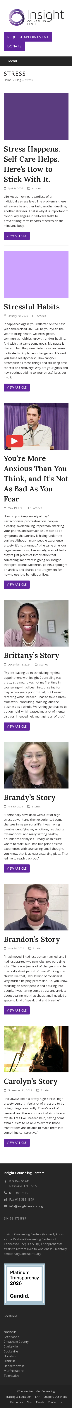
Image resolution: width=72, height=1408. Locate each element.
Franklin (9, 1361)
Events (40, 1402)
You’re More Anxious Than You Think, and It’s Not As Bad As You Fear (36, 478)
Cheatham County (16, 1342)
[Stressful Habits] (36, 274)
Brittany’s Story (31, 655)
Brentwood (11, 1337)
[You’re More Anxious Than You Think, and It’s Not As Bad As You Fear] (36, 426)
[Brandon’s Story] (36, 907)
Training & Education (18, 1396)
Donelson (10, 1356)
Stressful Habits (32, 306)
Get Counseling (45, 1391)
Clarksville (11, 1346)
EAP (37, 1396)
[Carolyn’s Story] (36, 1049)
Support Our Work (55, 1396)
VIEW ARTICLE (17, 236)
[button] (10, 61)
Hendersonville (14, 1366)
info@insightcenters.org (26, 1206)
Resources (16, 1402)
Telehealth (11, 1376)
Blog (29, 1402)
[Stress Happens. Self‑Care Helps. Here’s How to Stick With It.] (36, 116)
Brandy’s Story (30, 797)
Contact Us (55, 1402)
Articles (36, 188)
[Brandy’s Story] (36, 765)
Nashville (10, 1332)
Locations (10, 1316)
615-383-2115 (18, 1193)
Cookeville (11, 1351)
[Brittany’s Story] (36, 623)
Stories (43, 664)
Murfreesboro (14, 1371)
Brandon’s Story (32, 939)
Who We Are (25, 1391)
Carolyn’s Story (31, 1081)
